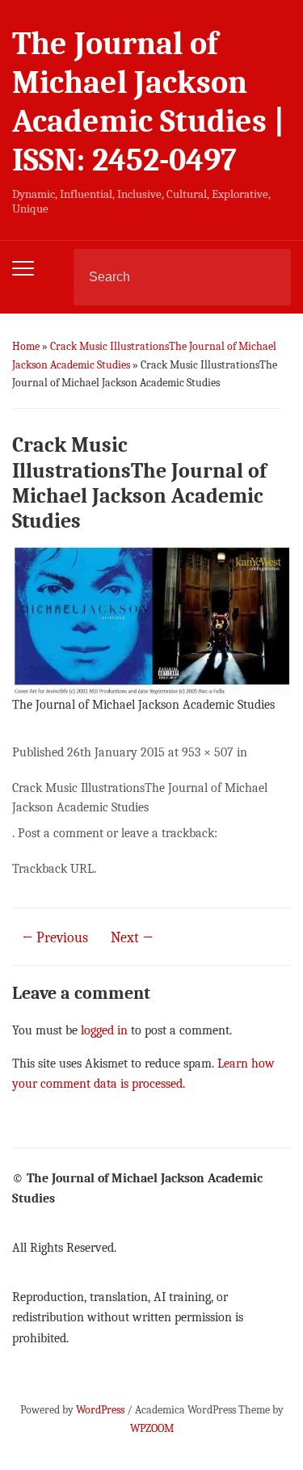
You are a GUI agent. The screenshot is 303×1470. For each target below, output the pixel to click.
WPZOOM (152, 1428)
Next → (132, 937)
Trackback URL (53, 868)
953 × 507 (208, 752)
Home (26, 346)
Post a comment (60, 833)
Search (265, 277)
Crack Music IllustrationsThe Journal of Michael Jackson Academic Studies (139, 798)
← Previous (55, 937)
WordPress (100, 1410)
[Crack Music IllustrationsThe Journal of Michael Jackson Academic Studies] (151, 620)
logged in (104, 1030)
